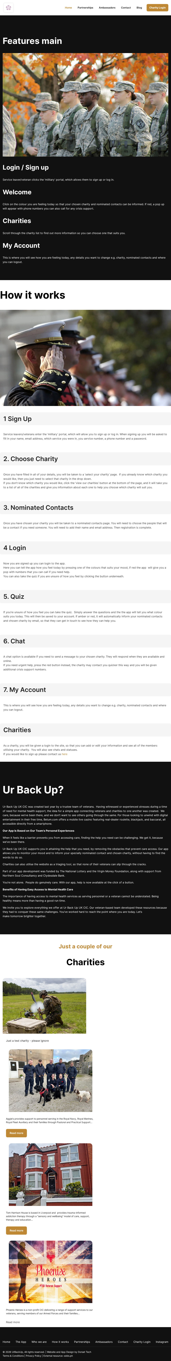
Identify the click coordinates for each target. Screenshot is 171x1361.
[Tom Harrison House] (50, 1174)
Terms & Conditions (13, 1355)
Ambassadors (107, 7)
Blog (139, 7)
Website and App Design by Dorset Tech (69, 1351)
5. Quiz (13, 596)
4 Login (14, 548)
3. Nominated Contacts (38, 507)
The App (21, 1341)
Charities (17, 730)
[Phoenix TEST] (44, 1006)
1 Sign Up (17, 419)
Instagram (162, 1341)
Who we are (39, 1341)
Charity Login (157, 7)
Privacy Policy (33, 1355)
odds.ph (68, 1355)
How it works (60, 1341)
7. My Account (24, 689)
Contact (126, 7)
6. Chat (14, 641)
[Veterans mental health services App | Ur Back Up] (8, 8)
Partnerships (85, 7)
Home (68, 7)
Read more (16, 1133)
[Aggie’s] (50, 1080)
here (64, 754)
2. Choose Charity (30, 459)
